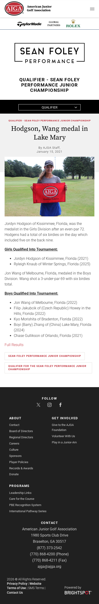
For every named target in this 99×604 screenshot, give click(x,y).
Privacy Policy (17, 583)
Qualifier (50, 107)
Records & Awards (21, 468)
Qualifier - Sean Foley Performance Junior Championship (50, 120)
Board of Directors (21, 431)
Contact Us (15, 592)
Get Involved (65, 418)
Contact (14, 425)
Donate (14, 474)
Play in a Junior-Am (64, 442)
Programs (19, 486)
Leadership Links (20, 493)
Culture (13, 449)
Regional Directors (21, 437)
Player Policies (18, 462)
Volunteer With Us (63, 436)
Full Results (14, 345)
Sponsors (15, 456)
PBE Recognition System (25, 505)
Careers (14, 443)
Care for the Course (21, 499)
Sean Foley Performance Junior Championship (44, 356)
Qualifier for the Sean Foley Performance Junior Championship (47, 368)
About (15, 418)
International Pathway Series (28, 511)
